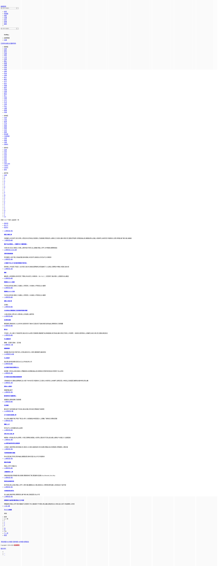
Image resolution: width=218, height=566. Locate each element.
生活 (5, 102)
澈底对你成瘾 (7, 462)
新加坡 (6, 134)
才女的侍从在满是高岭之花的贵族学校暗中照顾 (15, 310)
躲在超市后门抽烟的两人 (10, 396)
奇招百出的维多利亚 (9, 481)
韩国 (5, 128)
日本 (5, 130)
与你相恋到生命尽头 (9, 490)
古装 (5, 104)
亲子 (5, 81)
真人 (5, 96)
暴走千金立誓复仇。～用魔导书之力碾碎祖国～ (15, 244)
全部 (5, 117)
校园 (5, 98)
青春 (5, 85)
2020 (5, 160)
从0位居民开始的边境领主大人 (11, 367)
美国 (5, 126)
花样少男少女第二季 (9, 433)
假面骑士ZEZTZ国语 (9, 282)
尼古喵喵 (6, 405)
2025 (5, 153)
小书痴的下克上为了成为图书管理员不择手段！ (15, 263)
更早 (5, 169)
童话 (5, 94)
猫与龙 (5, 329)
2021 (5, 159)
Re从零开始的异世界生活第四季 (12, 443)
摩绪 (5, 272)
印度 (5, 138)
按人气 (6, 225)
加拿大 (6, 144)
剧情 (5, 110)
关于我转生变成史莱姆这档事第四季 (13, 377)
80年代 (6, 167)
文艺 (5, 100)
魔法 (5, 79)
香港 (5, 122)
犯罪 (5, 112)
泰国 (5, 132)
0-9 (5, 216)
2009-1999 (7, 163)
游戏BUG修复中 (8, 386)
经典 (5, 92)
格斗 (5, 77)
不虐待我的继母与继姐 (9, 452)
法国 (5, 142)
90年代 (6, 165)
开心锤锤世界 (7, 339)
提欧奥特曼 (7, 348)
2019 (5, 162)
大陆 (5, 119)
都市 (5, 87)
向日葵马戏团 (7, 320)
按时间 (6, 223)
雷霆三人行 (7, 424)
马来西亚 (7, 136)
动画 (5, 108)
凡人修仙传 (7, 358)
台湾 (5, 124)
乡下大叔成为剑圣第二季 (10, 415)
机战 (5, 73)
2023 (5, 156)
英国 (5, 140)
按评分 (6, 227)
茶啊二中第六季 (8, 301)
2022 (5, 157)
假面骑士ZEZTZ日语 (9, 291)
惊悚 (5, 89)
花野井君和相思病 (8, 253)
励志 (5, 83)
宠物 (5, 75)
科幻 (5, 106)
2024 (5, 154)
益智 (5, 71)
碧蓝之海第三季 (8, 234)
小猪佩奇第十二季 (8, 471)
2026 (5, 151)
